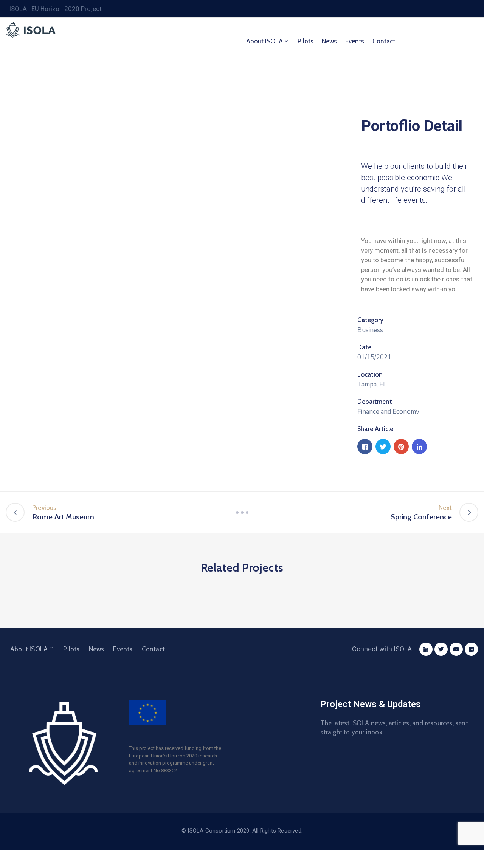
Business (370, 330)
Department (374, 401)
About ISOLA (264, 41)
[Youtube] (456, 649)
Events (354, 41)
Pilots (305, 41)
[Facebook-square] (471, 649)
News (329, 41)
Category (370, 320)
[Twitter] (441, 649)
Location (370, 374)
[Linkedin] (426, 649)
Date (364, 347)
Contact (383, 41)
